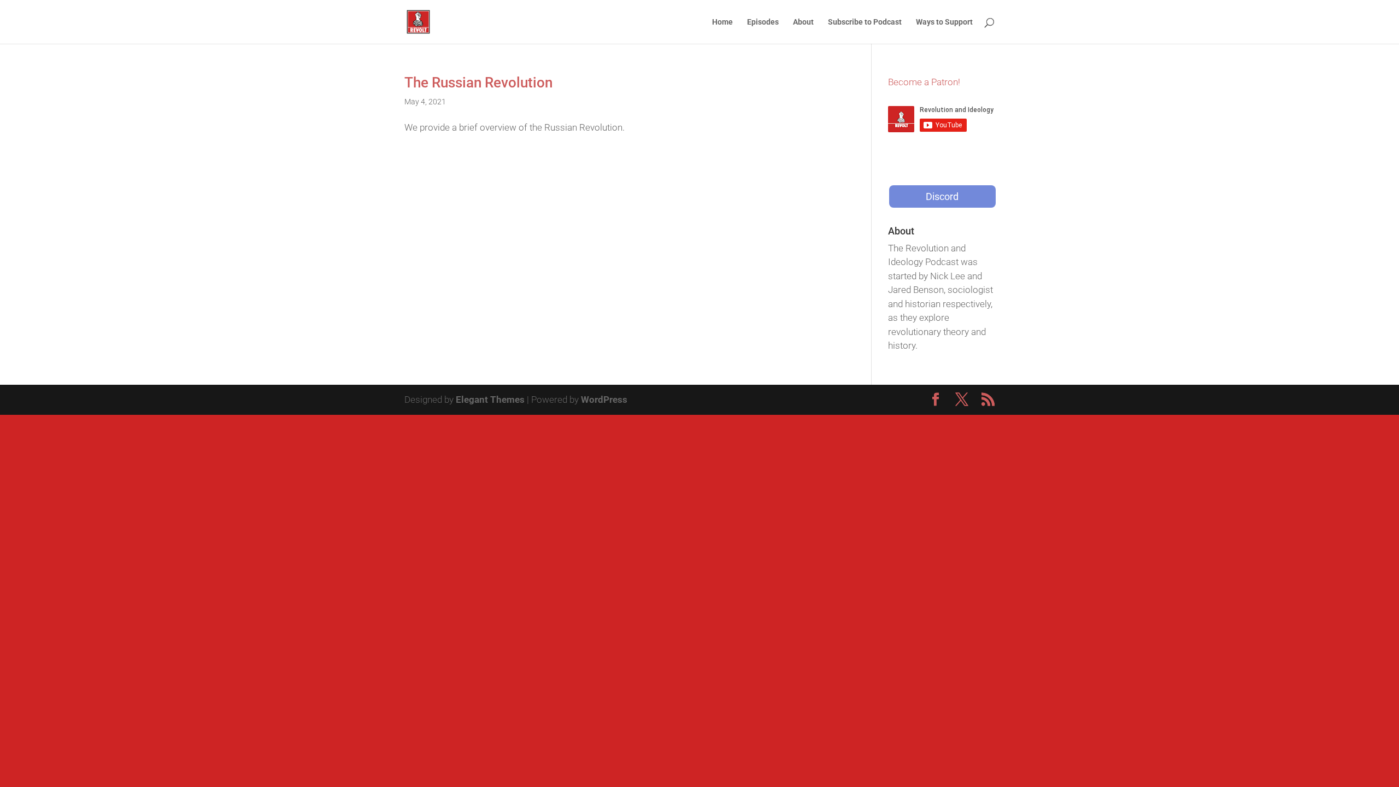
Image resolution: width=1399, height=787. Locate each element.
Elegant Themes (490, 399)
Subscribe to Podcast (865, 22)
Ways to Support (944, 22)
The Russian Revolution (478, 82)
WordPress (604, 399)
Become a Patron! (924, 82)
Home (722, 22)
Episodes (763, 22)
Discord (942, 196)
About (803, 22)
